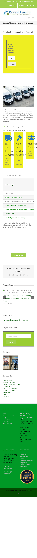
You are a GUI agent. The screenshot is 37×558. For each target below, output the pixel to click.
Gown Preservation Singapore (26, 462)
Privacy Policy (7, 380)
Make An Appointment (7, 423)
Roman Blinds (9, 214)
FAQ (4, 394)
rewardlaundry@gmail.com (26, 1)
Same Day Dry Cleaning (10, 388)
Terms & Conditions (9, 382)
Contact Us (6, 396)
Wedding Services (9, 390)
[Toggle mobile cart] (29, 18)
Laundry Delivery (8, 386)
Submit (12, 64)
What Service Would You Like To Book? (11, 49)
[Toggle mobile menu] (33, 18)
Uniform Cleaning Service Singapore (16, 320)
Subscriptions (7, 392)
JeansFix (23, 455)
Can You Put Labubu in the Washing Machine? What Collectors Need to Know (17, 298)
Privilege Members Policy (11, 384)
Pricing (5, 414)
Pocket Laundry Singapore (25, 466)
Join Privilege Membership (7, 473)
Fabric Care (6, 420)
